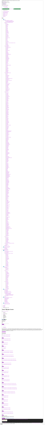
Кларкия (7, 147)
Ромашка (7, 199)
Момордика (7, 58)
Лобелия (7, 165)
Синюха (7, 86)
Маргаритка (7, 172)
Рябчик (7, 287)
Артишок (7, 24)
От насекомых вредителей (8, 291)
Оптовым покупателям (6, 11)
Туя (6, 216)
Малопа (7, 170)
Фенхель (7, 67)
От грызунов (6, 290)
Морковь (7, 34)
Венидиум (7, 112)
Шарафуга (7, 265)
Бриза (7, 108)
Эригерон (7, 232)
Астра (7, 101)
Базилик (7, 48)
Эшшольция (7, 235)
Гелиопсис (7, 121)
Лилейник (7, 275)
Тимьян (7, 65)
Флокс (7, 220)
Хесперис (7, 221)
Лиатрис (7, 163)
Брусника (7, 237)
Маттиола (7, 173)
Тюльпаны (7, 288)
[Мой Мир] (3, 319)
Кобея (7, 150)
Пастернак (7, 35)
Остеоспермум (8, 188)
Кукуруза (7, 32)
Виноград (7, 254)
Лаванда (7, 79)
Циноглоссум (7, 89)
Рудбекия (7, 200)
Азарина (7, 94)
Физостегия (7, 219)
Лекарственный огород (9, 80)
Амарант (7, 46)
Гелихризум (7, 122)
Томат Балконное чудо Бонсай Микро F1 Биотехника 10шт (9, 388)
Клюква (7, 240)
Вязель (7, 117)
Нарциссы (7, 286)
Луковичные (6, 281)
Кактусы (7, 141)
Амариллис (7, 282)
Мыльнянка (7, 181)
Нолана (7, 186)
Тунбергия (7, 215)
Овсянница (7, 187)
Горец (7, 129)
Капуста (7, 31)
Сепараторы (6, 301)
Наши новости (5, 15)
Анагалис (7, 97)
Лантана (7, 159)
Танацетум (7, 213)
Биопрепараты (6, 295)
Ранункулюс (7, 196)
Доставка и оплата (5, 13)
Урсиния (7, 217)
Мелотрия (7, 57)
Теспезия (7, 214)
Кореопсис (7, 153)
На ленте (6, 245)
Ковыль (7, 151)
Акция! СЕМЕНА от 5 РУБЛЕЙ (8, 20)
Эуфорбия (7, 233)
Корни (5, 270)
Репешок (7, 85)
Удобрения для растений (8, 293)
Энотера (7, 231)
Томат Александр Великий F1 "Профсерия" (7, 352)
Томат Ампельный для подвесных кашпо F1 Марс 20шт (9, 360)
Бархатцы (7, 105)
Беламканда (7, 107)
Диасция (7, 132)
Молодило (7, 179)
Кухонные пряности (8, 54)
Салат (7, 40)
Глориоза (7, 127)
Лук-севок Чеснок (5, 249)
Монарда (7, 82)
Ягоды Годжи (7, 242)
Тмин (6, 66)
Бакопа (7, 102)
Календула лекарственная (9, 78)
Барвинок (7, 104)
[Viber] (5, 319)
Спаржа (7, 64)
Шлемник (7, 70)
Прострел (7, 195)
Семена (5, 19)
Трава (7, 244)
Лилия (7, 285)
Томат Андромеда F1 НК (5, 372)
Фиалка (7, 279)
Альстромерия (8, 96)
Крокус (7, 284)
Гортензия (7, 256)
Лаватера (7, 158)
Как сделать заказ (5, 12)
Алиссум (7, 95)
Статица (7, 210)
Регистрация (6, 7)
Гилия (7, 125)
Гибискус (7, 76)
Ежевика (7, 238)
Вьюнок (7, 116)
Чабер (7, 69)
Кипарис (7, 146)
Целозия (7, 223)
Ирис (6, 274)
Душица (7, 77)
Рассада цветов (6, 252)
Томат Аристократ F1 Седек (5, 376)
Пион (6, 278)
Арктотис (7, 99)
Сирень (7, 261)
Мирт (6, 178)
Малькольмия (7, 171)
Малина (7, 259)
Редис (7, 38)
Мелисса (7, 81)
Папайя (7, 189)
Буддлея (7, 110)
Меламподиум (8, 175)
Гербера (7, 123)
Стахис (7, 211)
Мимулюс (7, 177)
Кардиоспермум (8, 144)
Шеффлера (7, 227)
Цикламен (7, 224)
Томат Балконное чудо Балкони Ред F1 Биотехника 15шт (9, 384)
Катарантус (7, 145)
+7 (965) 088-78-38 (4, 3)
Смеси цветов (7, 206)
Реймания (7, 198)
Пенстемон (7, 190)
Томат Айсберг (4, 348)
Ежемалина (7, 257)
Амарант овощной (8, 47)
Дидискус (7, 133)
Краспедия (7, 156)
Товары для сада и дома (7, 303)
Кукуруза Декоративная (9, 157)
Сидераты (6, 248)
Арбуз (7, 23)
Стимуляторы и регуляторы (8, 292)
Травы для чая (8, 88)
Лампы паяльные (7, 298)
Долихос (7, 135)
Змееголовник (8, 50)
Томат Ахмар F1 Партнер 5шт (6, 380)
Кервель (7, 52)
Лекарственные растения (8, 72)
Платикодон (7, 192)
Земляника (7, 239)
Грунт (5, 296)
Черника (7, 264)
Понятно (1, 424)
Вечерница (7, 114)
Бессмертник (7, 75)
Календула (7, 142)
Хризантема (7, 222)
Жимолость (7, 258)
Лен (6, 162)
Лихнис (7, 164)
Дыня (6, 29)
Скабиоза (7, 205)
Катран (7, 51)
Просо (7, 194)
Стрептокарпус (8, 212)
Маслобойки (6, 299)
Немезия (7, 183)
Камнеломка (7, 143)
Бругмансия (7, 109)
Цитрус (7, 263)
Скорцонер (7, 87)
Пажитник (7, 59)
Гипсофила (7, 126)
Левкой (7, 161)
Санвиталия (7, 202)
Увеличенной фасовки (7, 246)
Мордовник (7, 180)
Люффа (7, 55)
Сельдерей (7, 41)
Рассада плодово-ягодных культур (9, 251)
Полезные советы (5, 14)
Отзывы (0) (4, 327)
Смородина (7, 262)
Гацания (7, 118)
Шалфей (7, 91)
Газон (7, 243)
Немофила (7, 184)
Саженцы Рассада (6, 250)
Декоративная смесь (8, 131)
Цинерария (7, 225)
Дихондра (7, 134)
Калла (7, 269)
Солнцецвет (7, 208)
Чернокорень (7, 90)
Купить (3, 324)
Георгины (7, 272)
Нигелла (7, 185)
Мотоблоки (6, 300)
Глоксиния (7, 268)
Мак (6, 169)
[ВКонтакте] (2, 319)
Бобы (6, 25)
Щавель (7, 71)
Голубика (7, 255)
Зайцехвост (7, 139)
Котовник (7, 53)
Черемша (7, 44)
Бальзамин (7, 103)
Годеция (7, 128)
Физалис (7, 68)
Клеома (7, 148)
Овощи (4, 306)
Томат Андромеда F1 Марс (5, 368)
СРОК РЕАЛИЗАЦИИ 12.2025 (10, 21)
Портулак (7, 61)
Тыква (7, 43)
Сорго (7, 209)
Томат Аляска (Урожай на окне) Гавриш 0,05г (8, 356)
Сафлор (7, 203)
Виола (7, 115)
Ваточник (7, 111)
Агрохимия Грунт (6, 289)
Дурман (7, 136)
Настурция (7, 182)
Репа (6, 39)
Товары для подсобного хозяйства (8, 297)
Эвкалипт (7, 229)
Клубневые (6, 267)
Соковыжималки (7, 302)
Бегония (7, 106)
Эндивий (7, 45)
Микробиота (7, 176)
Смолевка (7, 207)
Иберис (7, 140)
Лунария (7, 166)
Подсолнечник (8, 37)
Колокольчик (7, 152)
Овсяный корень (8, 83)
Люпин (7, 168)
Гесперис (7, 124)
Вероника (7, 113)
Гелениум (7, 120)
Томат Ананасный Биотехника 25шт (6, 364)
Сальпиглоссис (8, 201)
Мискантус (7, 276)
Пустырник (7, 84)
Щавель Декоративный (9, 228)
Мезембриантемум (8, 174)
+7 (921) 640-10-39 (4, 4)
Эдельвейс (7, 230)
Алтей (7, 73)
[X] (4, 319)
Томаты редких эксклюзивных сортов (10, 42)
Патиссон (7, 36)
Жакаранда (7, 138)
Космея (7, 154)
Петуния (7, 191)
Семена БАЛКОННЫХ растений (9, 22)
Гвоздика (7, 119)
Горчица (7, 49)
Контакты (4, 16)
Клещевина (7, 149)
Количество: (3, 321)
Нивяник (7, 277)
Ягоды (5, 236)
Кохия (7, 155)
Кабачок (7, 30)
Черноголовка (8, 226)
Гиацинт (7, 283)
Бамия (7, 74)
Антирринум (7, 98)
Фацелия (7, 218)
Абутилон (7, 92)
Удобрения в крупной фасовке (9, 294)
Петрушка (7, 60)
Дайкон (7, 28)
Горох (7, 27)
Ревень (7, 62)
